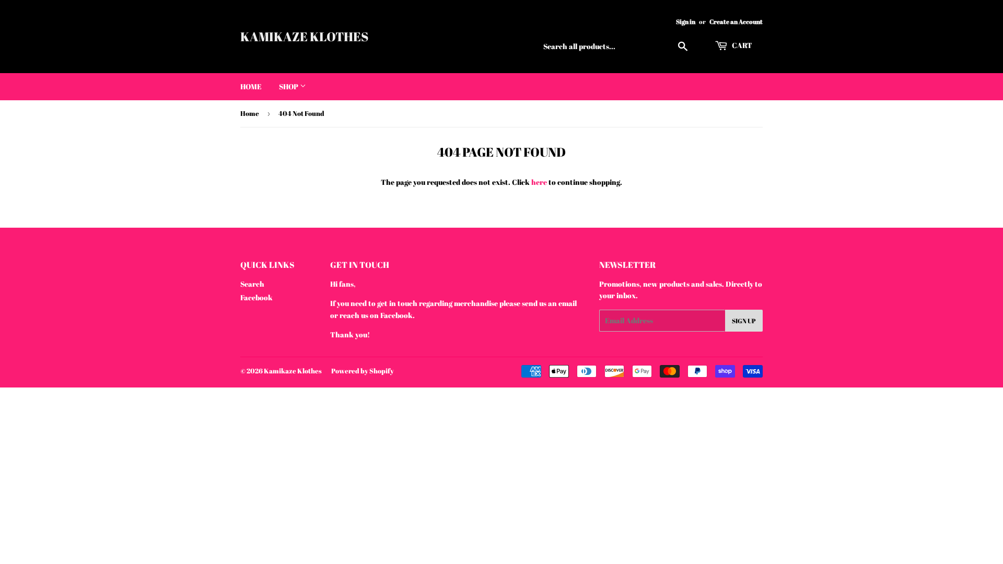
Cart (741, 45)
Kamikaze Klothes (304, 36)
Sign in (685, 21)
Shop (289, 86)
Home (251, 86)
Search (252, 284)
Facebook (256, 297)
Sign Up (744, 320)
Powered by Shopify (362, 370)
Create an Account (736, 21)
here (539, 182)
